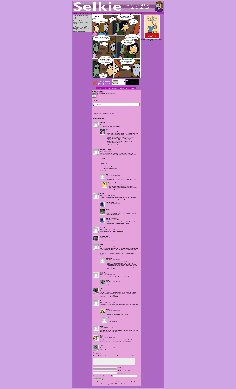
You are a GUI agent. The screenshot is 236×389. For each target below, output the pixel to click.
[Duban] (96, 247)
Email (140, 13)
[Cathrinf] (96, 338)
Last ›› (133, 88)
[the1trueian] (96, 238)
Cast (87, 13)
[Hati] (102, 177)
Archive (81, 13)
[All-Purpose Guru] (102, 205)
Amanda (99, 113)
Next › (127, 88)
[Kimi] (96, 291)
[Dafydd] (96, 125)
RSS (135, 13)
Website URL (121, 373)
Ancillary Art (95, 13)
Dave (99, 93)
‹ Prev (105, 88)
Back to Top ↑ (135, 387)
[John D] (96, 230)
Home (75, 13)
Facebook (115, 13)
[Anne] (96, 328)
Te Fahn (112, 113)
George (103, 113)
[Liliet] (102, 282)
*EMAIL (123, 370)
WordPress (113, 387)
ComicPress (121, 387)
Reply (114, 124)
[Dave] (102, 312)
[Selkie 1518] (116, 78)
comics (103, 95)
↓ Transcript (99, 104)
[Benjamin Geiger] (96, 152)
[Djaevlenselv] (104, 185)
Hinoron (108, 130)
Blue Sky (123, 13)
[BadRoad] (96, 196)
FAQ (109, 13)
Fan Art (103, 13)
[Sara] (96, 303)
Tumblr (130, 13)
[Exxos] (102, 212)
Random (121, 88)
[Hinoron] (102, 134)
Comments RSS (135, 116)
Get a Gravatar (126, 370)
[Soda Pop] (96, 275)
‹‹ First (99, 88)
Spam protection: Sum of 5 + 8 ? (102, 376)
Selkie (107, 113)
